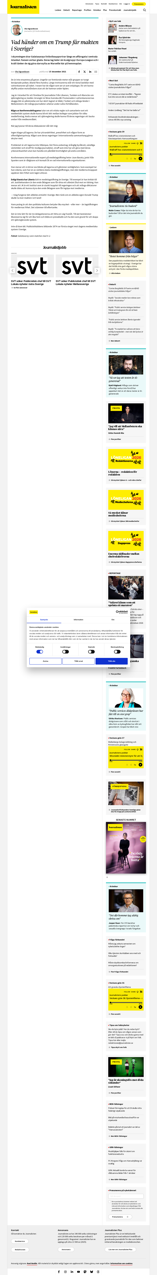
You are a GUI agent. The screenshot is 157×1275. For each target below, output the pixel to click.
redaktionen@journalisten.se (120, 1043)
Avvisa (45, 661)
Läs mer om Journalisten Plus (120, 1249)
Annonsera (89, 4)
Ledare (58, 10)
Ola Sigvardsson (31, 29)
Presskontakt (115, 10)
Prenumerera (138, 4)
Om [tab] (112, 620)
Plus (105, 10)
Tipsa (97, 4)
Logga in (127, 4)
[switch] (65, 651)
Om (120, 4)
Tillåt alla (111, 661)
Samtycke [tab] (44, 620)
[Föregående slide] (12, 270)
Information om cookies (121, 1263)
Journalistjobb (129, 10)
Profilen (87, 10)
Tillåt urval (78, 661)
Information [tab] (78, 620)
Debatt (66, 10)
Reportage (77, 10)
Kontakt (104, 4)
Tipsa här (112, 1040)
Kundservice (113, 4)
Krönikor (97, 10)
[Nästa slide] (97, 270)
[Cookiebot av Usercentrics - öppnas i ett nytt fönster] (118, 612)
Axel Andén (32, 1263)
